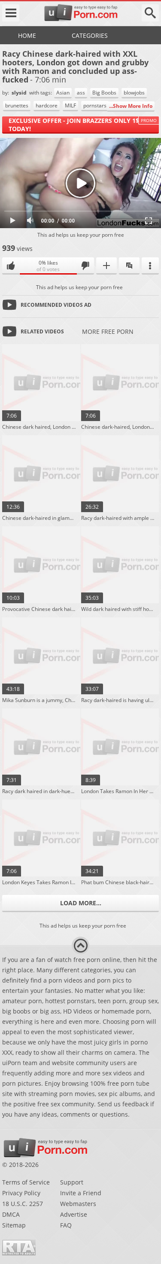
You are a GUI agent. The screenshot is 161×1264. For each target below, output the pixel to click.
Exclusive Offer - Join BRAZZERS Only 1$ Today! (74, 124)
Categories (90, 35)
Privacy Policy (21, 1193)
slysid (20, 92)
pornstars (94, 105)
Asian (63, 92)
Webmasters (78, 1204)
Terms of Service (26, 1182)
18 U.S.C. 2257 (22, 1204)
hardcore (47, 105)
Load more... (80, 903)
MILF (70, 105)
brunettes (16, 105)
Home (27, 35)
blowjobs (134, 92)
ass (81, 92)
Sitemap (14, 1225)
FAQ (66, 1225)
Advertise (73, 1214)
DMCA (11, 1214)
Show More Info (132, 106)
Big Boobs (104, 92)
